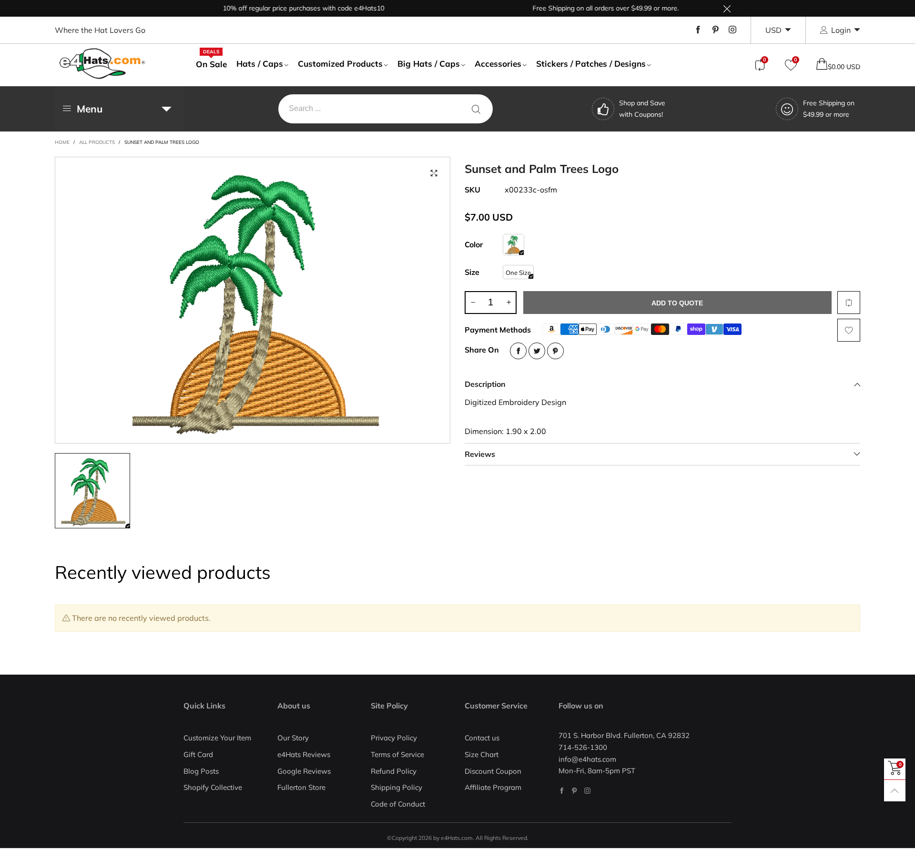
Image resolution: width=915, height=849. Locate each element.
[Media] (433, 173)
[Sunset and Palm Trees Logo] (253, 300)
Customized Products (340, 64)
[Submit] (476, 109)
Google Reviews (304, 771)
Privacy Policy (394, 737)
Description (485, 384)
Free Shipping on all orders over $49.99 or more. (588, 8)
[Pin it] (555, 351)
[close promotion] (727, 8)
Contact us (482, 737)
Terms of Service (397, 754)
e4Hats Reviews (303, 754)
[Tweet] (537, 351)
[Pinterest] (715, 30)
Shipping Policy (396, 787)
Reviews (480, 454)
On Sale (211, 64)
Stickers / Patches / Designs (591, 64)
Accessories (498, 64)
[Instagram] (732, 30)
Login (841, 30)
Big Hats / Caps (428, 64)
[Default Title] (513, 244)
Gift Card (198, 754)
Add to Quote (677, 303)
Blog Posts (201, 771)
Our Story (293, 737)
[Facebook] (698, 30)
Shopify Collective (212, 787)
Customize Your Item (217, 737)
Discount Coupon (493, 771)
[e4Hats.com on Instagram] (587, 790)
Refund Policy (394, 771)
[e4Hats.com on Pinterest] (574, 790)
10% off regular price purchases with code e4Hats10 (285, 8)
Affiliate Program (493, 787)
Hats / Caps (259, 64)
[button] (473, 302)
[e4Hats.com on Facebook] (561, 790)
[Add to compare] (848, 302)
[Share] (518, 351)
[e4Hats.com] (102, 64)
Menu (89, 108)
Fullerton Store (301, 787)
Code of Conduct (398, 804)
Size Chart (481, 754)
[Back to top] (894, 790)
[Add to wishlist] (848, 330)
